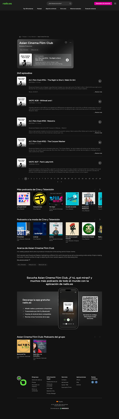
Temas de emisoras (90, 8)
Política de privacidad (49, 385)
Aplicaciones (65, 382)
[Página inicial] (20, 36)
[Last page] (61, 181)
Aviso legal (49, 388)
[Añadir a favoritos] (66, 42)
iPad (77, 382)
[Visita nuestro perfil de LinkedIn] (92, 382)
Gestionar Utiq (50, 391)
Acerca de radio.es (37, 379)
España (60, 401)
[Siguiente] (100, 189)
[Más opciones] (70, 42)
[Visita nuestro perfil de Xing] (96, 382)
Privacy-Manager (51, 393)
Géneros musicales (75, 8)
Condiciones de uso (52, 381)
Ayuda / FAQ (65, 384)
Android (78, 384)
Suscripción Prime (66, 387)
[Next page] (57, 181)
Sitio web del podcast (22, 260)
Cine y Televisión (24, 49)
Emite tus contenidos (35, 390)
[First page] (19, 178)
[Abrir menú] (115, 3)
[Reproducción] (67, 60)
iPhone (78, 379)
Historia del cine (42, 264)
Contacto (64, 379)
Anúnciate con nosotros (35, 385)
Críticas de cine (34, 49)
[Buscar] (70, 3)
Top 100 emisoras (28, 8)
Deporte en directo (51, 8)
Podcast (39, 8)
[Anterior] (95, 189)
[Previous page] (22, 178)
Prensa (34, 382)
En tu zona (63, 8)
